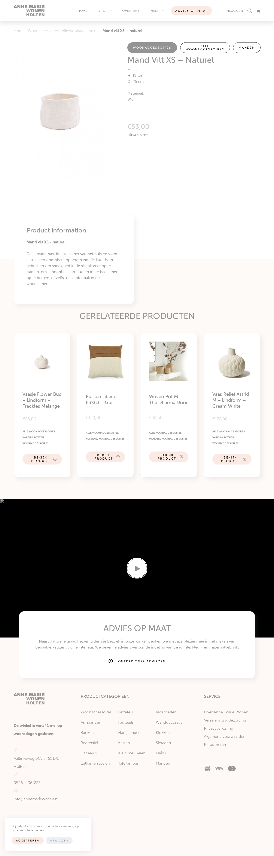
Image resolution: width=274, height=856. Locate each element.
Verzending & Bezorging (225, 720)
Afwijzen (59, 840)
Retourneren (215, 744)
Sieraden (163, 743)
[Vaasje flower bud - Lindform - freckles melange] (42, 361)
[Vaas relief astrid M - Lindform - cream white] (232, 361)
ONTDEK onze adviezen (142, 661)
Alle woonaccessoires (80, 30)
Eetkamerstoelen (95, 763)
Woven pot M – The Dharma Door (168, 399)
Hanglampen (129, 732)
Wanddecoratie (169, 722)
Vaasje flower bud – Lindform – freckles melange (42, 400)
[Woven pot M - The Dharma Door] (168, 361)
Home (83, 11)
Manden (247, 48)
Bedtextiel (89, 743)
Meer (155, 11)
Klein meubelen (132, 753)
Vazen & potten (33, 437)
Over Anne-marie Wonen (226, 712)
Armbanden (91, 722)
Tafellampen (128, 763)
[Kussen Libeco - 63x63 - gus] (105, 361)
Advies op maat (191, 11)
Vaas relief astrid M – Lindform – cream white (230, 400)
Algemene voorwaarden (225, 736)
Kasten (124, 743)
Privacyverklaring (218, 728)
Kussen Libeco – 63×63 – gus (103, 399)
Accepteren (27, 840)
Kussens (91, 438)
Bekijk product (40, 459)
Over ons (131, 11)
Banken (87, 732)
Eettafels (125, 712)
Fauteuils (126, 722)
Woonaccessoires (43, 30)
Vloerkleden (166, 712)
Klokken (163, 732)
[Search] (249, 11)
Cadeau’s (89, 753)
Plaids (161, 753)
